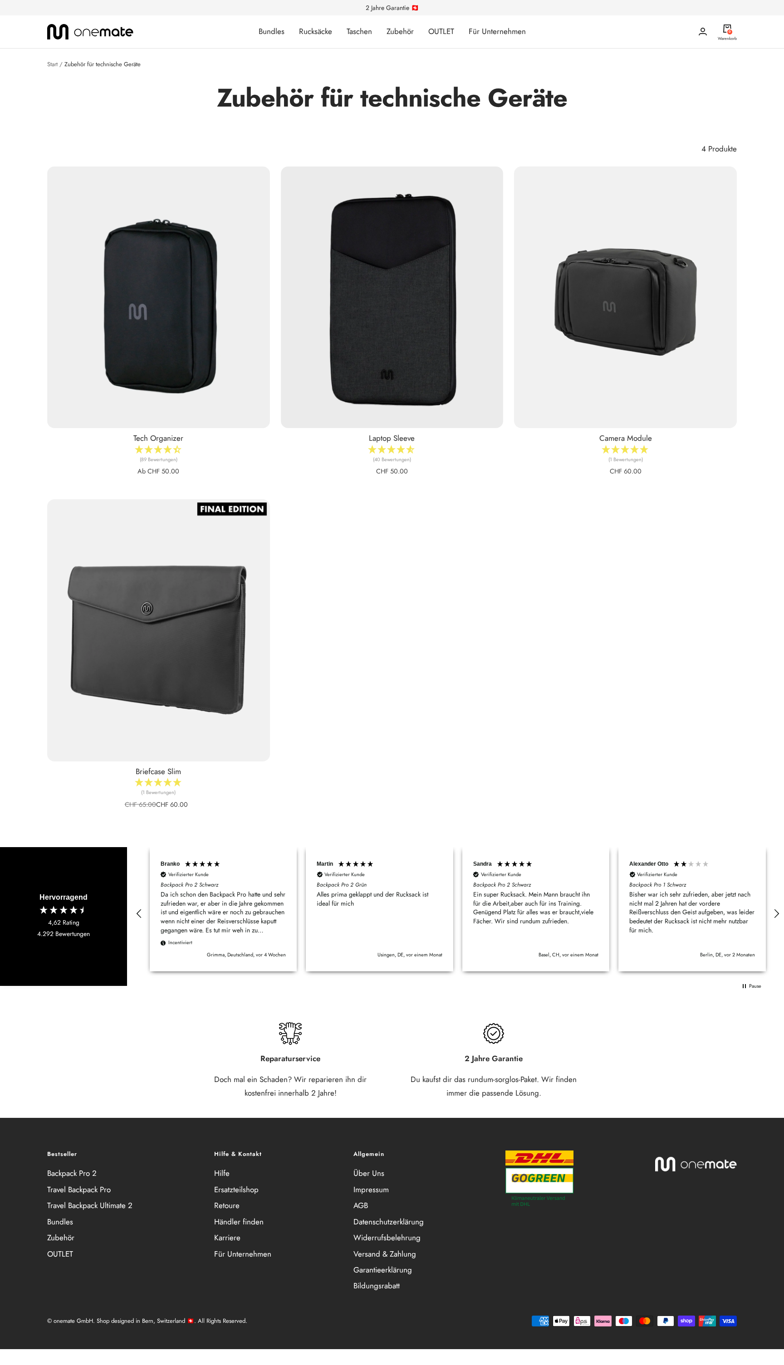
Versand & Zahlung (384, 1253)
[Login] (703, 31)
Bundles (271, 31)
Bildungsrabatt (376, 1285)
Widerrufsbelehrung (387, 1237)
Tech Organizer (158, 438)
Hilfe (222, 1173)
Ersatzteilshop (236, 1189)
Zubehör (400, 31)
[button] (139, 914)
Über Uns (368, 1173)
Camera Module (625, 438)
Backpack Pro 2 (72, 1173)
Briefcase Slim (158, 771)
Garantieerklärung (382, 1269)
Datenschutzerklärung (388, 1221)
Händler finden (239, 1221)
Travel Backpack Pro (79, 1189)
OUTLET (441, 31)
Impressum (371, 1189)
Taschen (359, 31)
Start (52, 64)
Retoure (227, 1205)
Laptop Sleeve (392, 438)
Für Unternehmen (497, 31)
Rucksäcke (315, 31)
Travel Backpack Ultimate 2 (89, 1205)
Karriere (227, 1237)
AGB (360, 1205)
